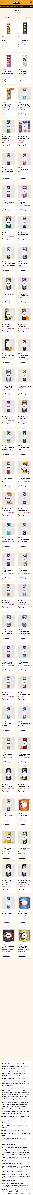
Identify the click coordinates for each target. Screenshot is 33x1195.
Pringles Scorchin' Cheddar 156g (23, 540)
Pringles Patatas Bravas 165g (23, 417)
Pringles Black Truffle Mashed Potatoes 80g (6, 325)
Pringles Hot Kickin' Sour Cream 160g (24, 785)
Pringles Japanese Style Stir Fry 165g (7, 1012)
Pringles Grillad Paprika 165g (7, 137)
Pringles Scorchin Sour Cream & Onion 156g (24, 509)
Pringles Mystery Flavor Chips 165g (7, 386)
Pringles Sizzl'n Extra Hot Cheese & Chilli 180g (8, 264)
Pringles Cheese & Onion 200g (7, 724)
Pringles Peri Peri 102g (23, 448)
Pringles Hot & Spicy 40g (8, 946)
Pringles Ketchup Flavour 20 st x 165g (24, 137)
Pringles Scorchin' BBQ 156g (7, 570)
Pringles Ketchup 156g (7, 478)
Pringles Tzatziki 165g (23, 264)
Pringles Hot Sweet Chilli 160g (8, 881)
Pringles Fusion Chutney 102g (6, 417)
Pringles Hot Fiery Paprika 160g (23, 979)
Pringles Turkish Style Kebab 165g (7, 170)
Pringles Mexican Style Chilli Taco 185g (7, 632)
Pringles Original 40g (23, 1012)
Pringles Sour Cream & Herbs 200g (24, 601)
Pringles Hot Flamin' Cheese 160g (24, 848)
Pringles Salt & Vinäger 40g (22, 914)
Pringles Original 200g (23, 170)
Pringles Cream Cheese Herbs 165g (24, 105)
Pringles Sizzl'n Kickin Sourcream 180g (23, 233)
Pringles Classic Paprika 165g (7, 105)
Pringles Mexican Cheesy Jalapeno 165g (7, 816)
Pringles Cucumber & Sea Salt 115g (8, 448)
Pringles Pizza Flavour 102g (22, 72)
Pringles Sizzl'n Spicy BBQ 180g (24, 386)
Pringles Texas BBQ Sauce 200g (8, 202)
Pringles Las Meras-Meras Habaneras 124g (24, 478)
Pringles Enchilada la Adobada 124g (8, 509)
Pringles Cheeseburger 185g (24, 693)
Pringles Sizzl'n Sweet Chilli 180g (23, 294)
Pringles (4, 37)
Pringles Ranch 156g (8, 539)
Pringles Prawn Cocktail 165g (22, 202)
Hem (13, 12)
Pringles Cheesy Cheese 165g (7, 848)
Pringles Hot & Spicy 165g (8, 979)
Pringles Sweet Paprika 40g (22, 816)
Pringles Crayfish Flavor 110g (23, 356)
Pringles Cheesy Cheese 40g (23, 946)
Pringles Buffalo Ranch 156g (7, 693)
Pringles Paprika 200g (7, 754)
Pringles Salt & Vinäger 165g (6, 914)
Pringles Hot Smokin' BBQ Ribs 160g (24, 881)
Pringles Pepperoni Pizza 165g (8, 294)
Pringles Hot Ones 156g (23, 662)
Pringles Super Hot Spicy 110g (8, 356)
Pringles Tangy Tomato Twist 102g (8, 72)
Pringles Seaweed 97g (7, 233)
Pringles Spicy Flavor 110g (22, 325)
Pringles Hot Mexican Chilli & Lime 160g (7, 785)
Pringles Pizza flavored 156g (22, 570)
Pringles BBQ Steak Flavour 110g (24, 754)
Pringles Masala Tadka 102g (7, 39)
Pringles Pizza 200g (24, 723)
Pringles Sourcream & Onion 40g (8, 1044)
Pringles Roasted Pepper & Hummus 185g (23, 632)
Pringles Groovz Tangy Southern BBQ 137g (8, 662)
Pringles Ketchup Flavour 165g (23, 1044)
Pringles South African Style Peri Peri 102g (23, 39)
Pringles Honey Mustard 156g (6, 601)
